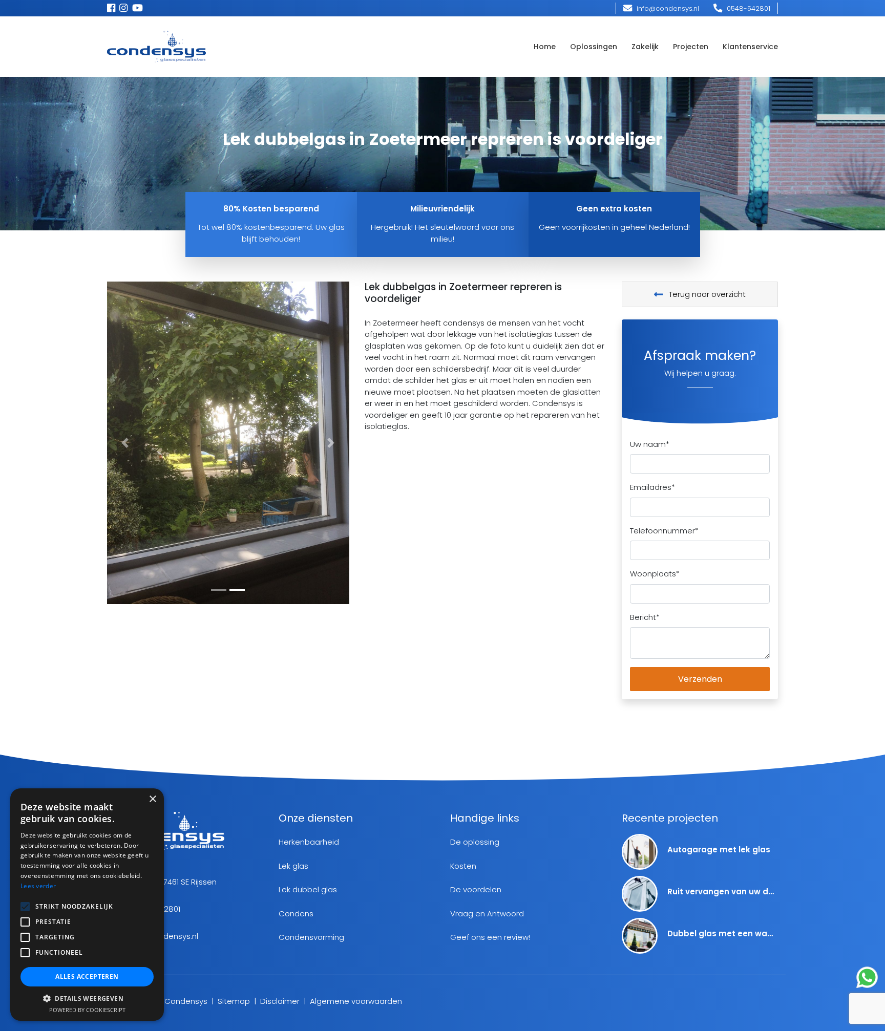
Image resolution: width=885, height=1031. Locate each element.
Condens (296, 913)
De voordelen (475, 889)
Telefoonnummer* (664, 530)
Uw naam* (649, 444)
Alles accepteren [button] (86, 976)
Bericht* (645, 617)
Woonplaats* (655, 573)
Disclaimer (280, 1001)
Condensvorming (311, 937)
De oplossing (474, 841)
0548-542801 (747, 8)
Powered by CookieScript (87, 1010)
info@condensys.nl (667, 8)
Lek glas (293, 866)
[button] (125, 443)
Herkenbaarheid (309, 841)
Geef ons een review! (490, 937)
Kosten (463, 866)
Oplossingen (593, 46)
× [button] (152, 799)
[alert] (87, 904)
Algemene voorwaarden (356, 1001)
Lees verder (38, 886)
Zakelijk (645, 46)
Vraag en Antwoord (487, 913)
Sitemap (234, 1001)
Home (545, 46)
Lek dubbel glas (308, 889)
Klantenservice (750, 46)
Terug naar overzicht (706, 294)
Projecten (690, 46)
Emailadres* (652, 487)
